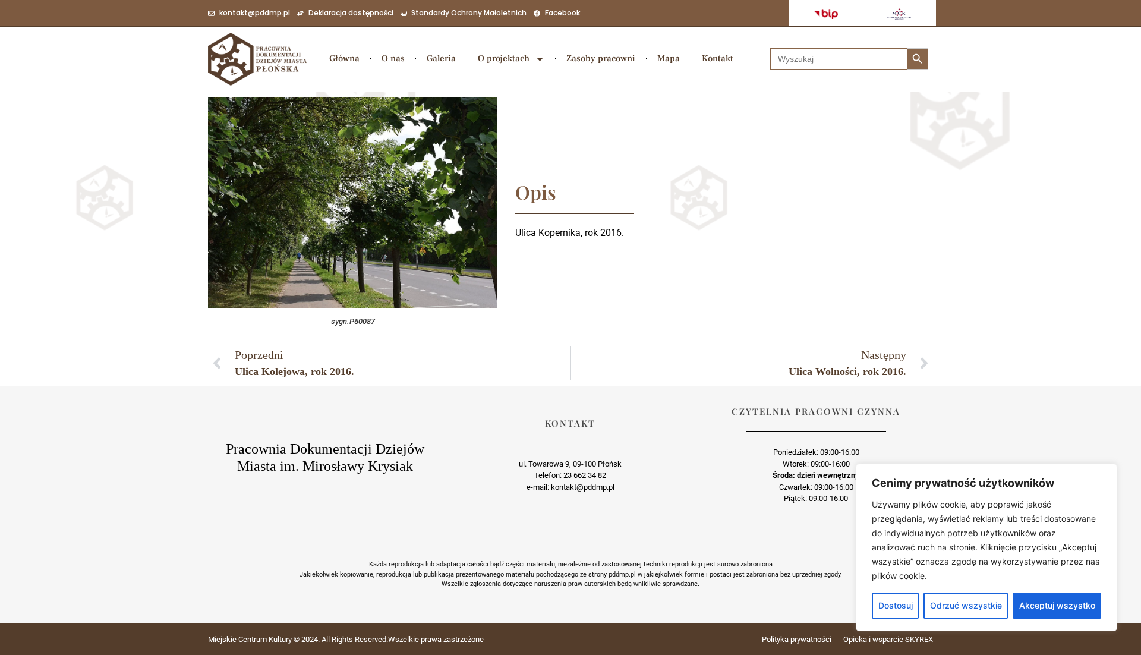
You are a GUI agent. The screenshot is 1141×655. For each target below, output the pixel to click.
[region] (986, 547)
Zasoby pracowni (600, 58)
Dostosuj (895, 605)
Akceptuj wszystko (1057, 605)
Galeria (441, 58)
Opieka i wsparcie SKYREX (888, 639)
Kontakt (717, 58)
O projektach (503, 58)
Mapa (668, 58)
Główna (344, 58)
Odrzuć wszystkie (966, 605)
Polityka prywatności (796, 639)
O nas (393, 58)
